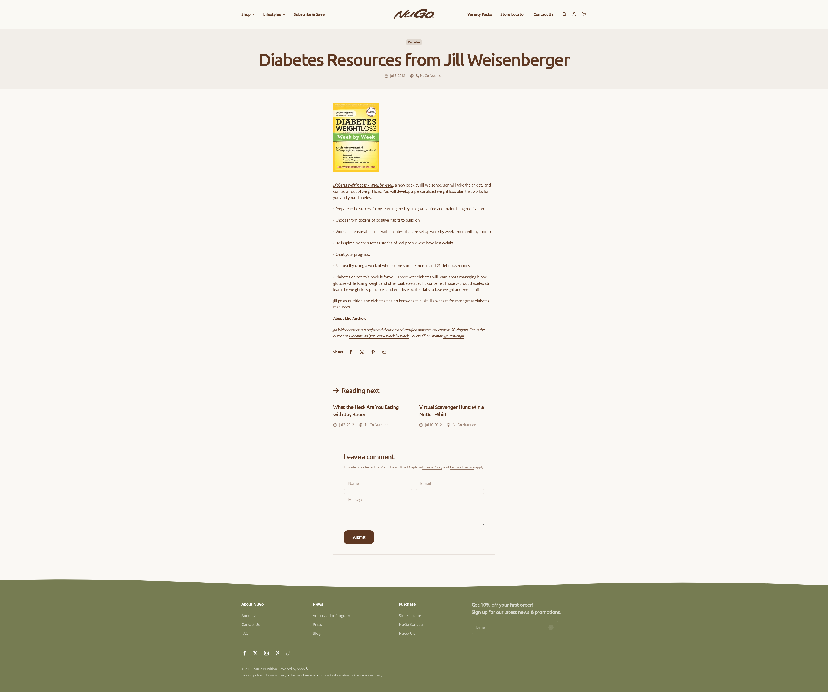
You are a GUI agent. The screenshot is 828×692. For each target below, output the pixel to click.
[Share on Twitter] (362, 352)
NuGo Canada (411, 624)
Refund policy (252, 675)
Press (317, 624)
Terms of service (303, 675)
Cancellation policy (368, 675)
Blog (316, 633)
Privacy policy (276, 675)
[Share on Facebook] (350, 352)
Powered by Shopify (293, 669)
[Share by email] (384, 352)
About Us (249, 615)
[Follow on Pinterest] (277, 653)
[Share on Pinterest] (373, 352)
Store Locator (512, 14)
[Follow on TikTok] (288, 653)
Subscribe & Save (309, 14)
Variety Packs (479, 14)
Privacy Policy (432, 467)
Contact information (335, 675)
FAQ (245, 633)
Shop (246, 14)
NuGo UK (407, 633)
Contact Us (543, 14)
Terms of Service (462, 467)
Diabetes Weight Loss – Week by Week (363, 185)
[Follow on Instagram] (266, 653)
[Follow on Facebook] (244, 653)
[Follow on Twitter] (255, 653)
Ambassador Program (331, 615)
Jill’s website (438, 300)
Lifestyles (272, 14)
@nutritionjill (453, 336)
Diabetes (414, 42)
